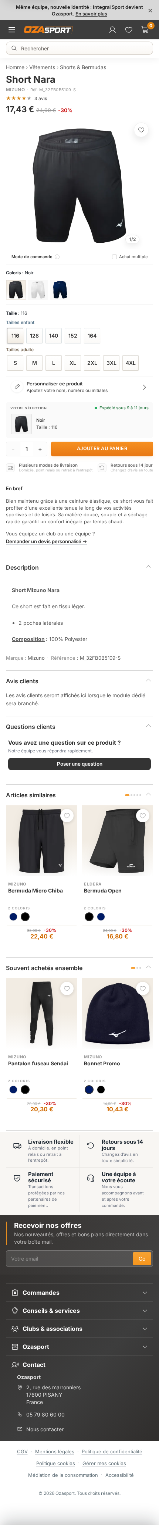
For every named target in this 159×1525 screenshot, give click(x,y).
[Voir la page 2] (131, 795)
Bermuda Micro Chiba (35, 890)
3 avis (40, 98)
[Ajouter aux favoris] (141, 129)
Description (22, 567)
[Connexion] (112, 30)
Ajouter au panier (102, 448)
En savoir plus (91, 14)
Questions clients (30, 726)
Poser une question (79, 764)
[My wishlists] (129, 30)
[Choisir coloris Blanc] (38, 290)
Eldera (93, 884)
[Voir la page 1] (127, 795)
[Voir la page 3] (134, 795)
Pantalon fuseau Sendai (38, 1063)
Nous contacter (45, 1429)
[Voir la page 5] (140, 795)
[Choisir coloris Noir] (16, 290)
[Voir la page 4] (137, 795)
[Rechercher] (14, 48)
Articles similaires (31, 795)
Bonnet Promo (102, 1063)
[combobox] (80, 48)
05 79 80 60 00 (45, 1414)
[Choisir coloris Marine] (60, 290)
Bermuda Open (103, 890)
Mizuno (15, 89)
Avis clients (22, 681)
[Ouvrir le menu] (14, 30)
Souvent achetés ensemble (44, 968)
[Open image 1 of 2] (79, 185)
